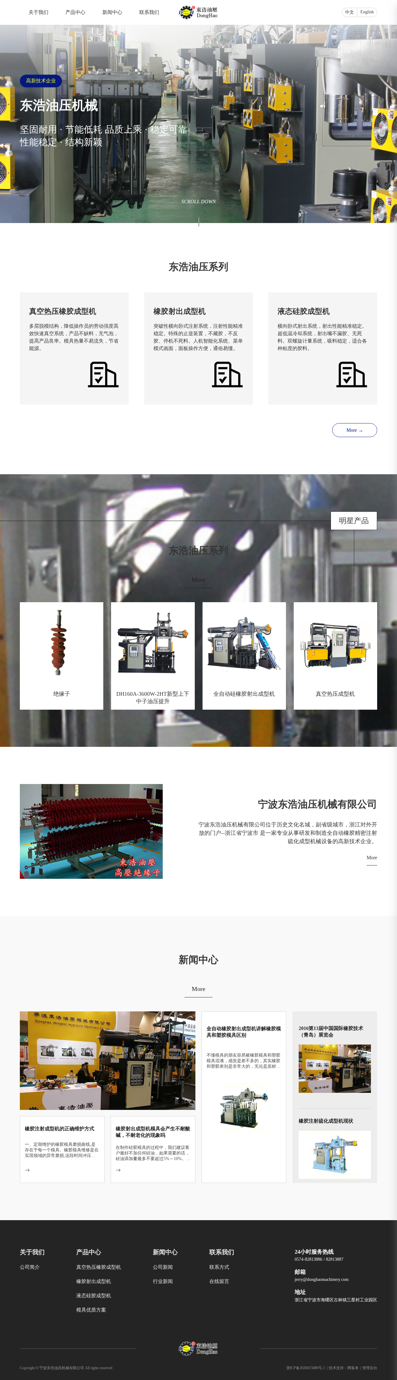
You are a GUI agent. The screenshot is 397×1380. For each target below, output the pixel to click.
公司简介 (30, 1267)
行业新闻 (163, 1281)
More (198, 579)
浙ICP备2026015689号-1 (306, 1368)
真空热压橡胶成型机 (98, 1267)
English (367, 12)
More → (354, 430)
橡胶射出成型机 (93, 1281)
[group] (198, 111)
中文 (349, 12)
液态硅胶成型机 (93, 1295)
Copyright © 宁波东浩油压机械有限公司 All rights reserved (66, 1368)
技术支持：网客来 (345, 1368)
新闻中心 (112, 12)
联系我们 (149, 12)
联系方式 (219, 1267)
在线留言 (219, 1281)
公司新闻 (163, 1267)
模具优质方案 (91, 1309)
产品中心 (75, 12)
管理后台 (369, 1368)
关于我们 (38, 12)
